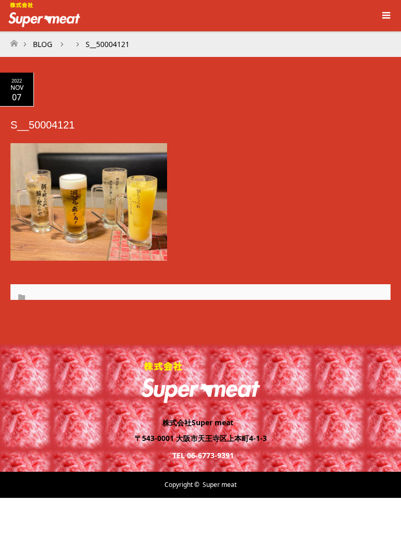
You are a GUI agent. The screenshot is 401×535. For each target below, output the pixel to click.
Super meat (220, 484)
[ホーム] (13, 40)
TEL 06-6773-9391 (203, 455)
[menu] (385, 15)
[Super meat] (200, 399)
